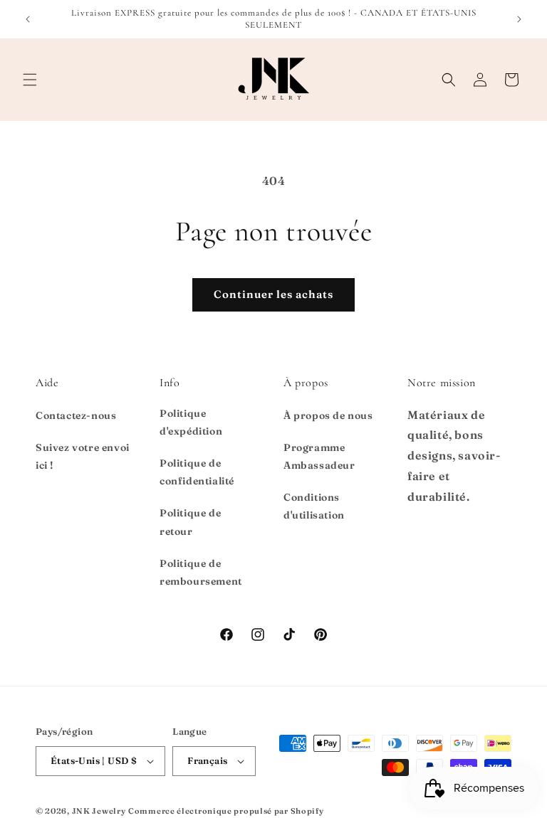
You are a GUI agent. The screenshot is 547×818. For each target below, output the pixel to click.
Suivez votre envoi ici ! (83, 456)
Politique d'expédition (191, 422)
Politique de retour (190, 521)
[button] (30, 79)
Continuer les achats (273, 294)
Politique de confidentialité (197, 472)
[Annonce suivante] (519, 19)
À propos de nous (328, 415)
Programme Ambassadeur (319, 456)
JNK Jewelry (99, 811)
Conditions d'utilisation (314, 506)
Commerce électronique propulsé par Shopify (225, 811)
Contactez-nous (76, 415)
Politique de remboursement (201, 572)
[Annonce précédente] (27, 19)
